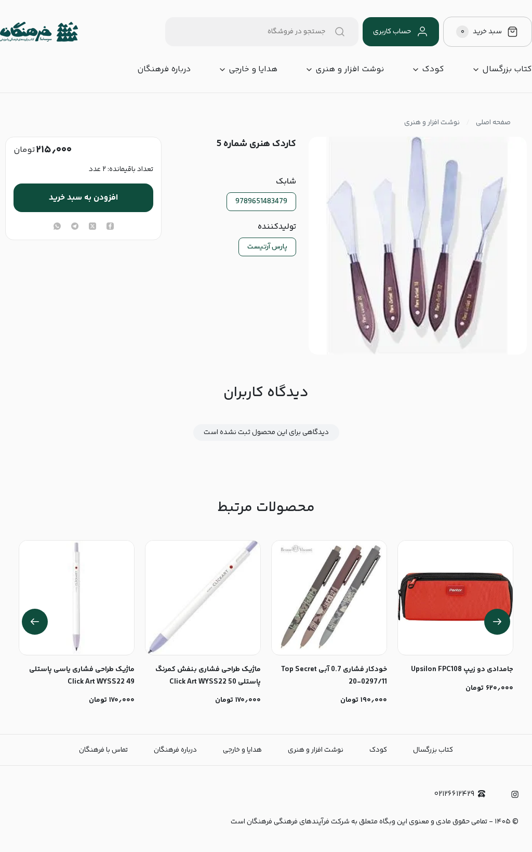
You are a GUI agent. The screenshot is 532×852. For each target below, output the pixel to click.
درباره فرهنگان (164, 69)
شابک (286, 182)
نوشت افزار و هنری (349, 69)
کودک (433, 69)
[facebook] (110, 227)
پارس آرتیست (267, 247)
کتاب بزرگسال (507, 69)
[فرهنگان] (39, 32)
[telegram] (74, 227)
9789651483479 (261, 201)
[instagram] (514, 794)
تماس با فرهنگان (103, 750)
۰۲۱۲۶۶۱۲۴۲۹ (454, 794)
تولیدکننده (277, 227)
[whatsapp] (57, 227)
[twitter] (92, 227)
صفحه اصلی (493, 122)
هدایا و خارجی (253, 69)
